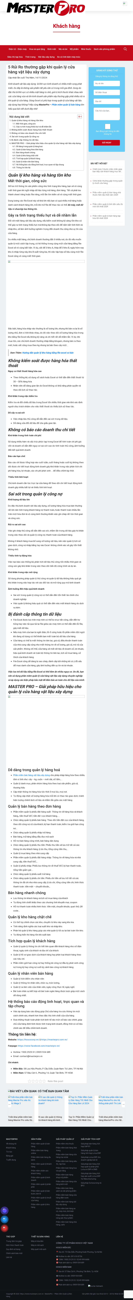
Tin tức (9, 1152)
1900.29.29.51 (70, 1259)
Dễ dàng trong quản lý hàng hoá (29, 146)
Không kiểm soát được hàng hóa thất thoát (32, 130)
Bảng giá (9, 1156)
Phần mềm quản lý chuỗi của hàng (41, 1199)
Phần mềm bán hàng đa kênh (41, 1158)
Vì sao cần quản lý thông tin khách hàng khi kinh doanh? (20, 1119)
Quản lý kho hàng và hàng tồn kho (27, 120)
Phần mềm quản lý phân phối (41, 1185)
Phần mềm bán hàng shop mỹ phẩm (64, 1176)
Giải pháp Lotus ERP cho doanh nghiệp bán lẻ (91, 1158)
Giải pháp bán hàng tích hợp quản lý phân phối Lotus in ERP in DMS (90, 1167)
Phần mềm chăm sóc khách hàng (39, 1172)
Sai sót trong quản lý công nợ (25, 136)
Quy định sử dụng (13, 1249)
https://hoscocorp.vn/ (28, 1039)
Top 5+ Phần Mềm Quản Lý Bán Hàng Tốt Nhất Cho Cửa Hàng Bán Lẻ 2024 (51, 1119)
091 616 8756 (76, 1256)
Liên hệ (9, 1257)
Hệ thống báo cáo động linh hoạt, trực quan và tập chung (40, 164)
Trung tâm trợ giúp (14, 1241)
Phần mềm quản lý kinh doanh (40, 1178)
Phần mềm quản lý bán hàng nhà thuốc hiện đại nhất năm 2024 (107, 193)
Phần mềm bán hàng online (39, 1151)
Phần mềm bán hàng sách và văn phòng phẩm (66, 1189)
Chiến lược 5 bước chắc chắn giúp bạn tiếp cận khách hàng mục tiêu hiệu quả (107, 170)
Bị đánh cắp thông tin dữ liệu (25, 140)
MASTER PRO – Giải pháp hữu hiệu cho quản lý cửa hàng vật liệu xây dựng (46, 143)
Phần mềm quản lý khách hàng (41, 1165)
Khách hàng (11, 1148)
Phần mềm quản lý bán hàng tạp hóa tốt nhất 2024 (107, 217)
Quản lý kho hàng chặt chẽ (27, 155)
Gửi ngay (106, 142)
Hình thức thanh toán (15, 1245)
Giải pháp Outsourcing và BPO (91, 1184)
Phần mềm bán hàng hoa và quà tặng (66, 1169)
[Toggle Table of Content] (78, 116)
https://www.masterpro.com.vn (32, 1294)
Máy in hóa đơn (37, 1241)
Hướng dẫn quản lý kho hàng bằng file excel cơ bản (47, 352)
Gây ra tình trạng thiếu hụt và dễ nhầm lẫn (33, 127)
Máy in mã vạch (37, 1245)
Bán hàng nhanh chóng (25, 152)
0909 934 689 (78, 1262)
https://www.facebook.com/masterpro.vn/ (39, 1045)
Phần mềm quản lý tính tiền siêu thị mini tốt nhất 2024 (108, 205)
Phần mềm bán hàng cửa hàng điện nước (66, 1196)
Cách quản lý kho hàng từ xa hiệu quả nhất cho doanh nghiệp (111, 1119)
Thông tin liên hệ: (23, 167)
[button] (125, 8)
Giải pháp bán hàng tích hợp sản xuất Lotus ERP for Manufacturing (90, 1176)
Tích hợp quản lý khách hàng (28, 158)
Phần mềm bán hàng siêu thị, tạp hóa (66, 1162)
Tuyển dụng (11, 1160)
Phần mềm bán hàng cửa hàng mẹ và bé (66, 1155)
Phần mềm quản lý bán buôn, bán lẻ (40, 1192)
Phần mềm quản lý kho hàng (40, 1205)
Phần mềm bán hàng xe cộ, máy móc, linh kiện (65, 1209)
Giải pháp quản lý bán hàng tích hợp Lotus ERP (91, 1151)
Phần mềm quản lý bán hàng (66, 104)
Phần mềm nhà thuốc (65, 1144)
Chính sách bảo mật (14, 1253)
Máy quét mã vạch (38, 1249)
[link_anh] (95, 1286)
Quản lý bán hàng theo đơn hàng (29, 149)
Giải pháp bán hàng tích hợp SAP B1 (90, 1145)
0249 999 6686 (83, 1259)
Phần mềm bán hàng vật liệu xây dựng (31, 775)
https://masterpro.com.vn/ (54, 1039)
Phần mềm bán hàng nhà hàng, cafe (66, 1223)
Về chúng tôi (11, 1144)
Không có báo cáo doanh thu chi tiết (29, 133)
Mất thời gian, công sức (26, 124)
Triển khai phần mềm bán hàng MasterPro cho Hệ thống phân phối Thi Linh (80, 1119)
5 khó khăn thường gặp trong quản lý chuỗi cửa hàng (107, 182)
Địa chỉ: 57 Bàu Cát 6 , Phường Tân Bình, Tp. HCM (78, 1271)
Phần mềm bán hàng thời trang (66, 1149)
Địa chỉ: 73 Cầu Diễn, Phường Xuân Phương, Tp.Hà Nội (80, 1252)
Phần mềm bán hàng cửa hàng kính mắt (66, 1182)
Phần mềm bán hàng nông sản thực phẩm (64, 1216)
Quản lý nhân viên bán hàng (27, 161)
